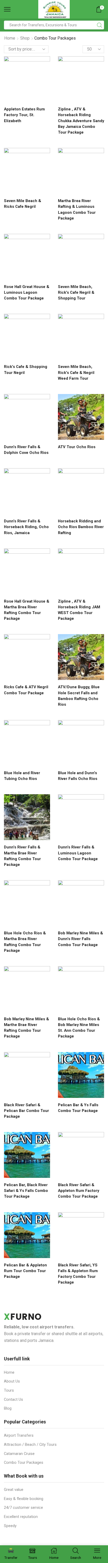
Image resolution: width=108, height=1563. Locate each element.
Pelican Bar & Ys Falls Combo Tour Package (78, 1108)
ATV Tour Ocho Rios (76, 447)
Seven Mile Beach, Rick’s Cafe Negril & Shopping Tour (76, 292)
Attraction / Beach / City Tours (30, 1444)
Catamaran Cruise (19, 1453)
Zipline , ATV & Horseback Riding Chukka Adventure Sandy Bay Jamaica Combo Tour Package (81, 121)
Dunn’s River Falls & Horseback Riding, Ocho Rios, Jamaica (26, 527)
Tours (9, 1390)
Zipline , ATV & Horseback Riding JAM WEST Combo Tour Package (79, 610)
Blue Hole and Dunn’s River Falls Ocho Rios (77, 776)
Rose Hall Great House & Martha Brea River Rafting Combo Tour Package (26, 610)
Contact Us (13, 1399)
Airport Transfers (19, 1435)
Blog (8, 1408)
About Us (12, 1381)
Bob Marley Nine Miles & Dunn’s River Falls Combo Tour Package (80, 939)
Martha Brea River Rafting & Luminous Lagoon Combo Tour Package (77, 209)
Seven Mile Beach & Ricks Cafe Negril (22, 203)
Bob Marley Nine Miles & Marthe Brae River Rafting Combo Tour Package (26, 1028)
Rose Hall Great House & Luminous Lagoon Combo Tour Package (26, 292)
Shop (25, 38)
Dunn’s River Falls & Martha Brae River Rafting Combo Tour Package (22, 856)
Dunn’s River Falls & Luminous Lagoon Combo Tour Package (78, 853)
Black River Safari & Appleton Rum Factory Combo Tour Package (78, 1191)
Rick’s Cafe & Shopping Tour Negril (25, 369)
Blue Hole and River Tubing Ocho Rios (22, 776)
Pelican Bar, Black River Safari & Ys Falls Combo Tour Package (26, 1191)
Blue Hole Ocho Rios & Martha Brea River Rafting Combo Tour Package (25, 942)
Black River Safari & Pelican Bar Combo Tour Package (26, 1111)
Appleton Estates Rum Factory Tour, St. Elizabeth (24, 115)
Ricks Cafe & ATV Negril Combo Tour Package (26, 690)
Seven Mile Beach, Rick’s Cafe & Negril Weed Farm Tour (76, 372)
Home (9, 38)
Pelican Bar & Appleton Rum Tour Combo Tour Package (25, 1271)
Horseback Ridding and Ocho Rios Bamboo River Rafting (81, 527)
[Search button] (99, 25)
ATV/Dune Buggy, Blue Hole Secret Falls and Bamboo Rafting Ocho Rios (79, 696)
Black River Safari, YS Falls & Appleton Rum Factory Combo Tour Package (78, 1274)
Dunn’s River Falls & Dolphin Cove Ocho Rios (26, 450)
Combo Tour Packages (23, 1462)
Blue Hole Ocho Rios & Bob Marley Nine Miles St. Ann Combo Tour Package (79, 1028)
